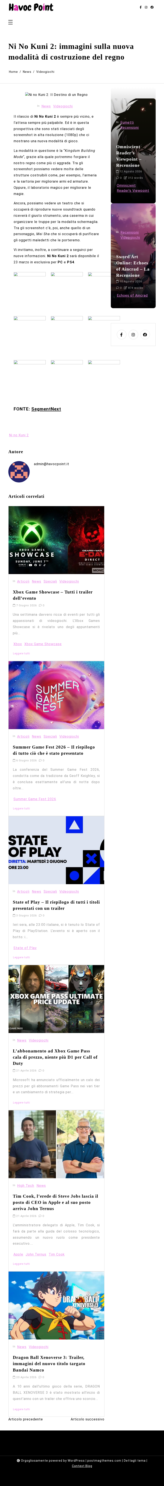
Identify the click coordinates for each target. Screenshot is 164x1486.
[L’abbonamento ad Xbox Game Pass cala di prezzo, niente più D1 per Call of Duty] (56, 999)
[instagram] (146, 7)
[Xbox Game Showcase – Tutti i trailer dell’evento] (56, 540)
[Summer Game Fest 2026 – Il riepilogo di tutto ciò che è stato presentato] (56, 695)
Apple (18, 1254)
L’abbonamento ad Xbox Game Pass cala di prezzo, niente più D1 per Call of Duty (55, 1057)
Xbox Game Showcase (43, 644)
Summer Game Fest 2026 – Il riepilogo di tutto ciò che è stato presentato (54, 750)
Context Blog (82, 1466)
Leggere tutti (21, 653)
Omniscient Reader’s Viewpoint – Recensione (129, 156)
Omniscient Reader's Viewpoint (133, 188)
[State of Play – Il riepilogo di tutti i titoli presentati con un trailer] (56, 850)
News (46, 106)
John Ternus (36, 1254)
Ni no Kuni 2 (19, 435)
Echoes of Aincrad (132, 295)
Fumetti (127, 122)
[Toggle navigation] (10, 22)
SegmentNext (46, 409)
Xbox (17, 644)
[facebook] (152, 7)
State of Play (25, 948)
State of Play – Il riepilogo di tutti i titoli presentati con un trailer (56, 905)
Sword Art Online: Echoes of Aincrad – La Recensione (133, 266)
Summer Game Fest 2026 (34, 799)
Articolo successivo (87, 1419)
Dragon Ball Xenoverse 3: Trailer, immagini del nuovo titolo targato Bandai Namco (49, 1363)
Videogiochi (63, 106)
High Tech (25, 1186)
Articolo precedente (25, 1419)
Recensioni (129, 128)
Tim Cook (57, 1254)
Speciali (50, 581)
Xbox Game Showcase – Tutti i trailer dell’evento (53, 595)
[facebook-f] (141, 7)
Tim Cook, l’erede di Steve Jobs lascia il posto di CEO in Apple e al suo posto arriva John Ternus (55, 1202)
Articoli (23, 581)
